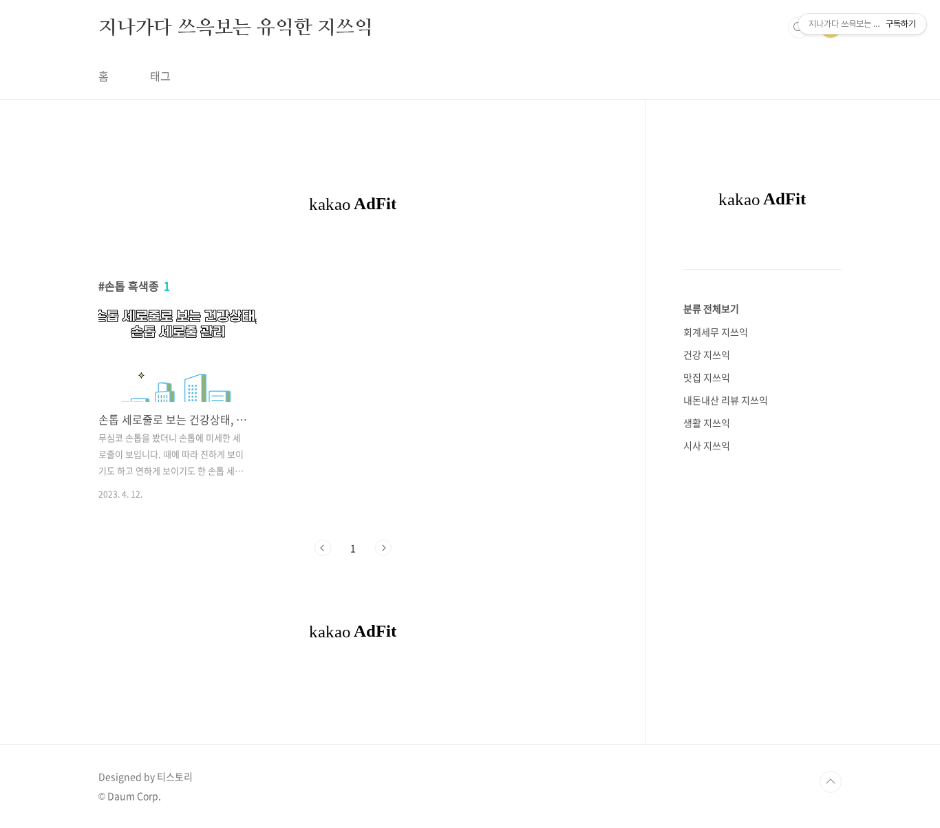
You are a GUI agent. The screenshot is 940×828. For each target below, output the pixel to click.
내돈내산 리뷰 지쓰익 (725, 400)
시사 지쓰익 (706, 445)
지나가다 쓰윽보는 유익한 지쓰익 (235, 27)
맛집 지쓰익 (706, 377)
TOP (831, 782)
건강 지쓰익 (706, 354)
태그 (160, 75)
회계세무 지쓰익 (715, 332)
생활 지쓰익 (706, 422)
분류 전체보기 (711, 308)
